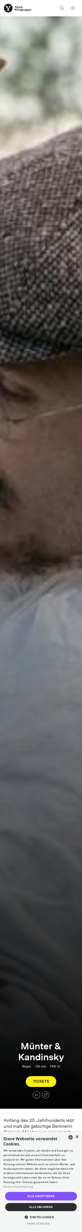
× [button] (77, 1137)
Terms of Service (38, 1223)
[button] (41, 1217)
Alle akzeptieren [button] (40, 1196)
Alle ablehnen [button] (41, 1207)
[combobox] (70, 1137)
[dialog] (41, 1182)
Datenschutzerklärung (18, 1186)
